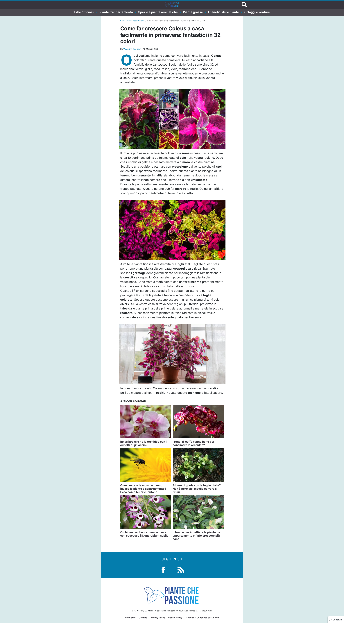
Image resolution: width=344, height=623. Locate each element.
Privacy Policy (157, 617)
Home (122, 21)
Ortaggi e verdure (257, 12)
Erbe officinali (84, 12)
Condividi (337, 619)
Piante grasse (193, 12)
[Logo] (172, 4)
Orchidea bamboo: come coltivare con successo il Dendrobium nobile (144, 534)
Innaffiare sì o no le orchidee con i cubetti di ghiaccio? (143, 443)
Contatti (143, 617)
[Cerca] (244, 4)
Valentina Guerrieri (132, 49)
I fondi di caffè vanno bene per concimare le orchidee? (193, 443)
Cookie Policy (175, 617)
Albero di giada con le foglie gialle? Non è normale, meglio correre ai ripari (197, 489)
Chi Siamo (130, 617)
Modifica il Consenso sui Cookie (202, 617)
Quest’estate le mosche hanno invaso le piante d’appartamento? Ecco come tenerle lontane (143, 489)
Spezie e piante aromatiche (158, 12)
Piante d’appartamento (116, 12)
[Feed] (181, 570)
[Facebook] (163, 570)
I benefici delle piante (223, 12)
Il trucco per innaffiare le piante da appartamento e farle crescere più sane (196, 536)
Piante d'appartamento (135, 21)
